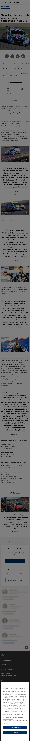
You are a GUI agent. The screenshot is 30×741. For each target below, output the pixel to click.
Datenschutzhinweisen (8, 719)
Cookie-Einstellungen (15, 737)
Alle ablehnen (15, 732)
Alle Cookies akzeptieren (15, 727)
